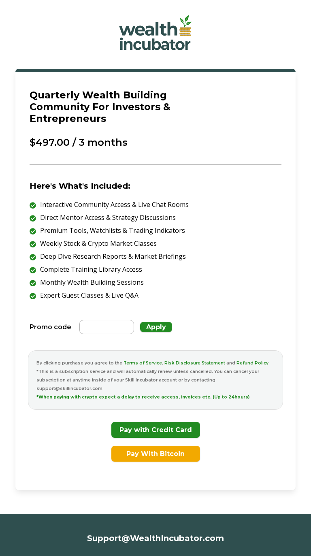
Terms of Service (143, 363)
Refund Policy (252, 363)
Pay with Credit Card (155, 430)
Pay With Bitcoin (155, 454)
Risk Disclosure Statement (195, 363)
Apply (156, 327)
